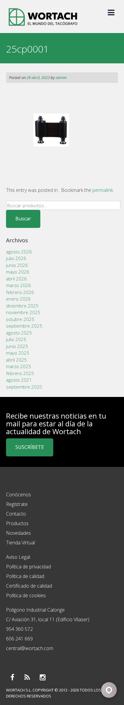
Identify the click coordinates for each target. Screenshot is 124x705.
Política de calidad (25, 576)
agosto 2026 (19, 252)
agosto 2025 (19, 333)
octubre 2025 (20, 319)
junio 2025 (17, 346)
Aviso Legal (18, 557)
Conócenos (18, 494)
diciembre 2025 (22, 306)
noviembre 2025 (23, 312)
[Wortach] (43, 26)
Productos (17, 523)
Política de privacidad (28, 566)
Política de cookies (26, 595)
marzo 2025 (18, 366)
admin (61, 77)
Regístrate (17, 504)
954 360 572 (19, 629)
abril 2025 (16, 360)
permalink (102, 190)
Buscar (23, 218)
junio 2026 (17, 265)
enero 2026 (18, 299)
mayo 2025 (17, 353)
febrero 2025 (20, 373)
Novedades (18, 533)
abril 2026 (16, 279)
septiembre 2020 (24, 387)
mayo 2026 (17, 272)
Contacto (16, 513)
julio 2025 (16, 339)
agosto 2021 (19, 380)
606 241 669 (19, 638)
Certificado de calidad (29, 585)
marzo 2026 (18, 285)
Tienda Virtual (20, 542)
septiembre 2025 (24, 326)
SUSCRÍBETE (29, 447)
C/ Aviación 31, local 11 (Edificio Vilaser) (47, 619)
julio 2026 (16, 258)
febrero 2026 (20, 292)
